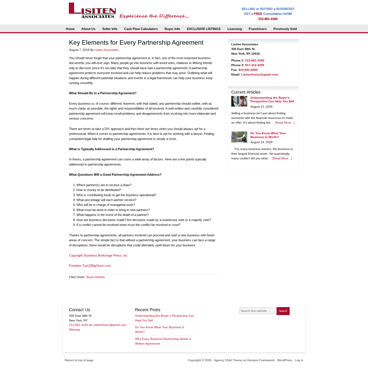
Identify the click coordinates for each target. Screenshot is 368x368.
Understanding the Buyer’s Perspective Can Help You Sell (272, 99)
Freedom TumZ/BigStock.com (90, 265)
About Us (88, 29)
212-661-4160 (267, 19)
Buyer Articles (95, 277)
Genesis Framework (261, 360)
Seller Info (109, 29)
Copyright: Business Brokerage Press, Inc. (98, 255)
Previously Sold (285, 29)
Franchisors (258, 29)
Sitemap (74, 329)
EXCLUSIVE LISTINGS (204, 29)
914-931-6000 (248, 69)
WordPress (284, 360)
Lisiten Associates (106, 49)
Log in (299, 360)
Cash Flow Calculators (141, 29)
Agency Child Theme (228, 360)
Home (70, 29)
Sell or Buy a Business (127, 8)
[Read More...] (285, 122)
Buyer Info (172, 29)
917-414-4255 (254, 65)
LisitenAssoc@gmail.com (259, 74)
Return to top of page (79, 360)
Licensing (234, 29)
